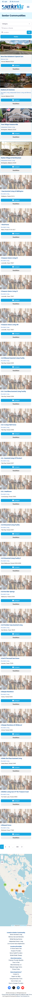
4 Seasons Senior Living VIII (9, 324)
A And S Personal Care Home (10, 658)
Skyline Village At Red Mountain (11, 158)
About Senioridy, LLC (16, 964)
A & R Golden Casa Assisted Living (12, 625)
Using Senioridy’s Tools (16, 978)
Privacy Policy (16, 969)
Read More (16, 69)
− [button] (1, 858)
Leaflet (13, 925)
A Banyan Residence (7, 691)
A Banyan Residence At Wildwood (11, 725)
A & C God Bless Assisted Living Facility (13, 391)
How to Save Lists (16, 981)
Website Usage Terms (16, 967)
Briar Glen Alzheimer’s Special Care (12, 56)
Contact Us (16, 974)
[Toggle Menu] (28, 7)
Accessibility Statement (15, 994)
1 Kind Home (5, 224)
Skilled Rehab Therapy (16, 955)
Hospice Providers (16, 951)
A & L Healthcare (6, 491)
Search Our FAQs (16, 976)
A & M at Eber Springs (8, 591)
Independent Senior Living (16, 941)
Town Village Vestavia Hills (9, 124)
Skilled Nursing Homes (16, 939)
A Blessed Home (6, 825)
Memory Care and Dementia (16, 937)
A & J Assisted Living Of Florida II (11, 458)
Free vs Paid (16, 962)
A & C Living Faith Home (8, 424)
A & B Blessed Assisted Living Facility (12, 358)
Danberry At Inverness (8, 89)
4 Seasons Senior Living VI (9, 291)
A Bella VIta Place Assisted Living (11, 758)
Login (5, 1)
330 (17, 847)
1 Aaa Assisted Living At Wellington (12, 191)
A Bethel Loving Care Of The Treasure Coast (15, 791)
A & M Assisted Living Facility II (11, 558)
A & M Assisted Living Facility (10, 524)
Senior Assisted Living (16, 934)
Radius (16, 36)
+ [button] (1, 856)
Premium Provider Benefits (16, 960)
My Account (15, 1)
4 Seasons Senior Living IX (9, 258)
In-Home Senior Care (16, 948)
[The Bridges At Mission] (16, 893)
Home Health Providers (16, 953)
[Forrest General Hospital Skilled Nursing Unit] (27, 883)
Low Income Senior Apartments (15, 943)
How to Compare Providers (16, 983)
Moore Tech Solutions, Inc (23, 996)
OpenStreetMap (23, 925)
